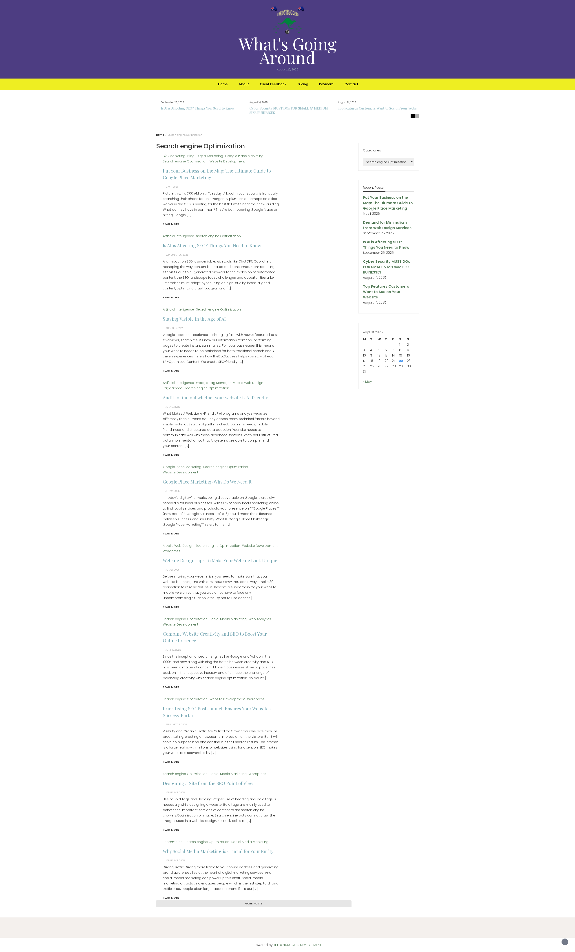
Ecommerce (173, 842)
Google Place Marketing (244, 156)
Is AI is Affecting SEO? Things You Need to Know (195, 108)
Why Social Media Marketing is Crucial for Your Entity (218, 851)
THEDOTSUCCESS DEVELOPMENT (297, 945)
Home (223, 84)
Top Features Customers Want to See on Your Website (377, 108)
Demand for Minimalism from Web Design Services (387, 225)
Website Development (227, 161)
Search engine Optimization (185, 161)
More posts (254, 903)
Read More (171, 224)
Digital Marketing (210, 156)
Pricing (302, 84)
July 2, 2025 (172, 491)
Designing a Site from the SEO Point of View (208, 783)
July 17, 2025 (173, 407)
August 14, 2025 (175, 328)
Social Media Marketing (228, 619)
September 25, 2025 (177, 254)
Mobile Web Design (248, 383)
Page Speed (172, 388)
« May (367, 381)
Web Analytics (260, 619)
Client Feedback (273, 84)
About (244, 84)
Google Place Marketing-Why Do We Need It (207, 482)
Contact (351, 84)
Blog (191, 156)
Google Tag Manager (213, 383)
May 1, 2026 (172, 186)
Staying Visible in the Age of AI (194, 319)
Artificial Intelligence (178, 236)
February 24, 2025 (176, 724)
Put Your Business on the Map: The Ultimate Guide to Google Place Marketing (388, 203)
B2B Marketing (174, 156)
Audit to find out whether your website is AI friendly (215, 397)
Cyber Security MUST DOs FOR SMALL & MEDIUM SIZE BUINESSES (386, 267)
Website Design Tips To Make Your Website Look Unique (220, 560)
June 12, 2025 (173, 650)
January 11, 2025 (175, 792)
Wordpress (171, 551)
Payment (326, 84)
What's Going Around (288, 50)
